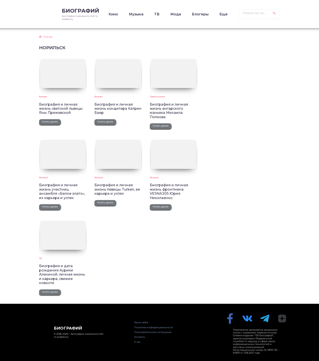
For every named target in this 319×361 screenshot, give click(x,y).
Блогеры (200, 14)
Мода (175, 14)
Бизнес (43, 96)
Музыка (136, 14)
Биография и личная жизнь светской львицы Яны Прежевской (61, 108)
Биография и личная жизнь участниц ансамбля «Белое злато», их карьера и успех (62, 191)
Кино (113, 14)
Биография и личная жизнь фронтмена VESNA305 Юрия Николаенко (169, 191)
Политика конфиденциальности (153, 327)
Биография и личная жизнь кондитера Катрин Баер (117, 108)
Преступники (157, 96)
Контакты (139, 336)
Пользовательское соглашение (152, 332)
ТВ (157, 14)
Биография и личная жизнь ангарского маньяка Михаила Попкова (169, 110)
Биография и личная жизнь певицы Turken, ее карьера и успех (117, 189)
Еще (223, 14)
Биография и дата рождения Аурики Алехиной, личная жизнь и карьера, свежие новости (62, 274)
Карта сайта (141, 322)
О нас (137, 341)
